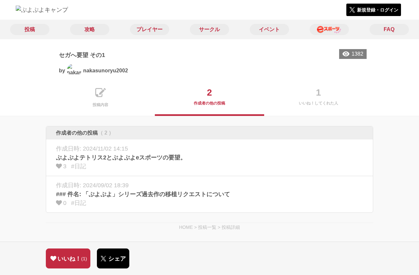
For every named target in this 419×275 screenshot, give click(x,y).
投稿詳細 (231, 227)
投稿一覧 (207, 227)
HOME (186, 227)
